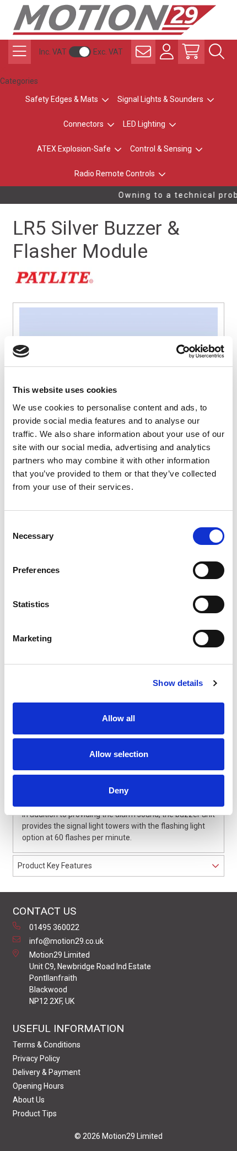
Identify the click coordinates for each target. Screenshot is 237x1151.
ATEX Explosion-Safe (74, 148)
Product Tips (35, 1113)
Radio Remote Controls (114, 173)
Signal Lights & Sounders (160, 99)
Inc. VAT (53, 51)
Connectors (83, 124)
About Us (29, 1099)
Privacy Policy (36, 1058)
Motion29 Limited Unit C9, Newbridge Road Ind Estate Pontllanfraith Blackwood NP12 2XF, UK (90, 978)
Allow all (118, 718)
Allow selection (118, 754)
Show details (178, 683)
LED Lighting (144, 124)
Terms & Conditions (46, 1044)
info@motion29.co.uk (66, 941)
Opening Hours (38, 1086)
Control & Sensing (161, 148)
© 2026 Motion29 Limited (118, 1136)
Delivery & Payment (46, 1072)
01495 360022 (54, 927)
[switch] (208, 570)
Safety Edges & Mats (61, 99)
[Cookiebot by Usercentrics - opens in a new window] (176, 351)
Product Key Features (55, 865)
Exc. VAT (108, 51)
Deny (118, 790)
